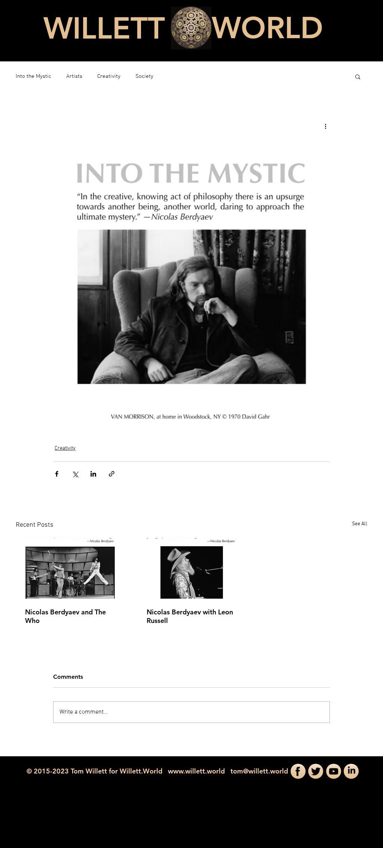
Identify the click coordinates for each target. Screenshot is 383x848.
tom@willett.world (259, 771)
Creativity (108, 76)
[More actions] (325, 126)
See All (359, 524)
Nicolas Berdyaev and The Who (65, 616)
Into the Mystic (33, 76)
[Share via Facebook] (56, 473)
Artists (74, 76)
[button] (357, 76)
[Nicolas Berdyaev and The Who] (70, 568)
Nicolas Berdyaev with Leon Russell (190, 616)
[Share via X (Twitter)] (75, 473)
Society (144, 76)
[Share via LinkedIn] (93, 473)
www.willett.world (196, 771)
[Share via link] (111, 473)
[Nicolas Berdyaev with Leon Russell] (192, 568)
